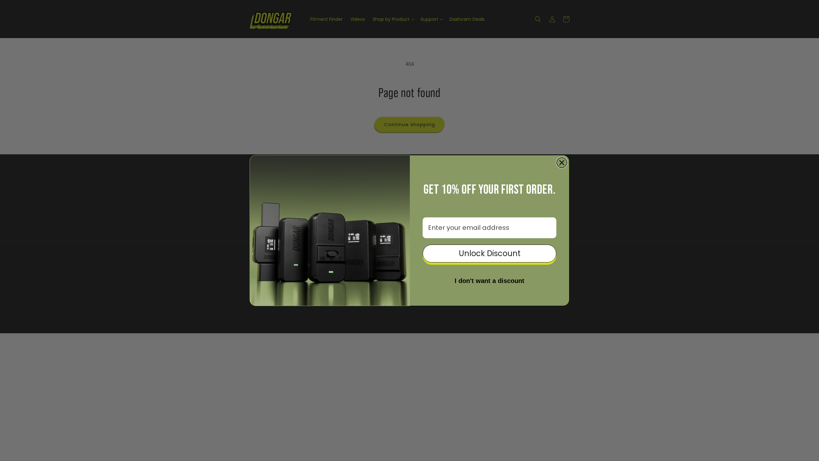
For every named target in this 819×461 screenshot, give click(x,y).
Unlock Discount (490, 253)
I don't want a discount (489, 280)
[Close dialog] (562, 163)
